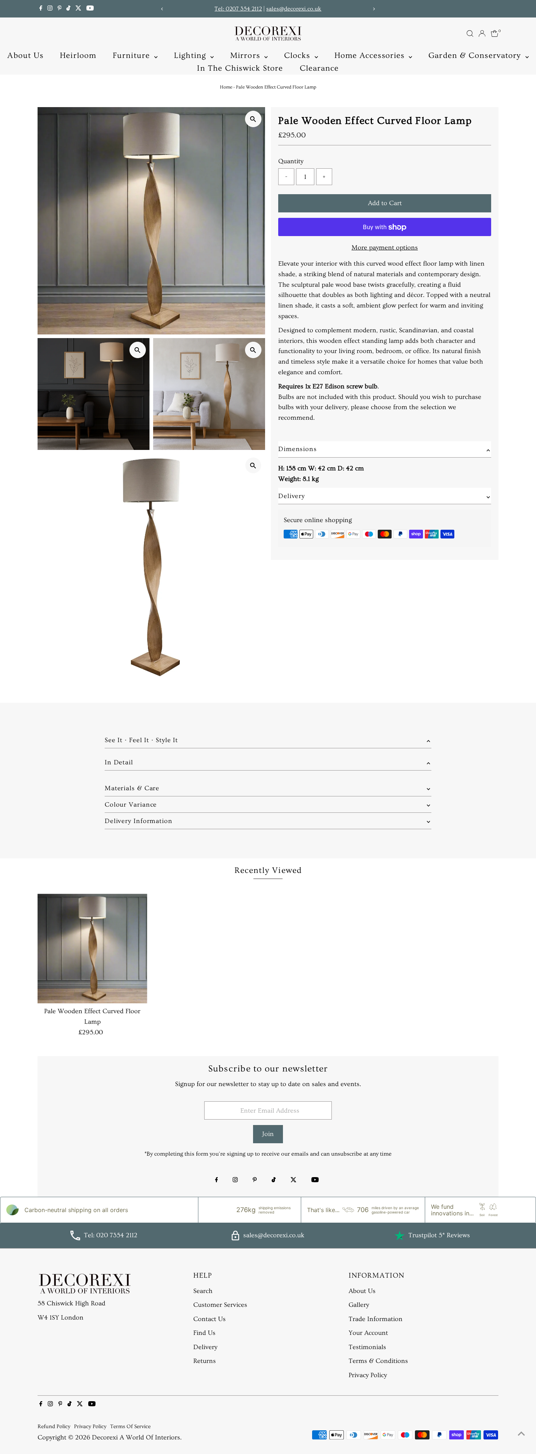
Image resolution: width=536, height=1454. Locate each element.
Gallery (359, 1305)
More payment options (384, 248)
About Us (25, 55)
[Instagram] (50, 8)
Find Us (204, 1333)
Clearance (319, 68)
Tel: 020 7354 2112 (110, 1235)
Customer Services (220, 1305)
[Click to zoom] (253, 119)
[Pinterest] (59, 8)
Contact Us (209, 1319)
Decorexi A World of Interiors (136, 1437)
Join (268, 1134)
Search (203, 1291)
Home (226, 87)
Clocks (298, 55)
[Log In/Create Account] (482, 33)
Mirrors (246, 55)
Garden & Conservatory (475, 55)
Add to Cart (385, 203)
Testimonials (367, 1347)
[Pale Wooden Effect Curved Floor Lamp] (92, 948)
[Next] (373, 9)
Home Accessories (370, 55)
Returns (204, 1361)
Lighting (191, 55)
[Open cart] (494, 33)
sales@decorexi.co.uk (293, 8)
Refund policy (54, 1426)
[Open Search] (470, 33)
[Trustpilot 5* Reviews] (400, 1235)
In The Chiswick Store (240, 68)
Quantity (290, 161)
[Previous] (162, 9)
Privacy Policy (368, 1375)
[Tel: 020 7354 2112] (75, 1238)
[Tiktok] (68, 8)
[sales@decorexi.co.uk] (235, 1238)
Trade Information (376, 1319)
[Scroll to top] (521, 1434)
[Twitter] (78, 8)
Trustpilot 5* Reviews (439, 1235)
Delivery (205, 1347)
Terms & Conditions (378, 1361)
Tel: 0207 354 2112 (238, 8)
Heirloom (78, 55)
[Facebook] (41, 8)
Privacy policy (90, 1426)
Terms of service (130, 1426)
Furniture (132, 55)
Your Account (368, 1333)
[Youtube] (90, 8)
